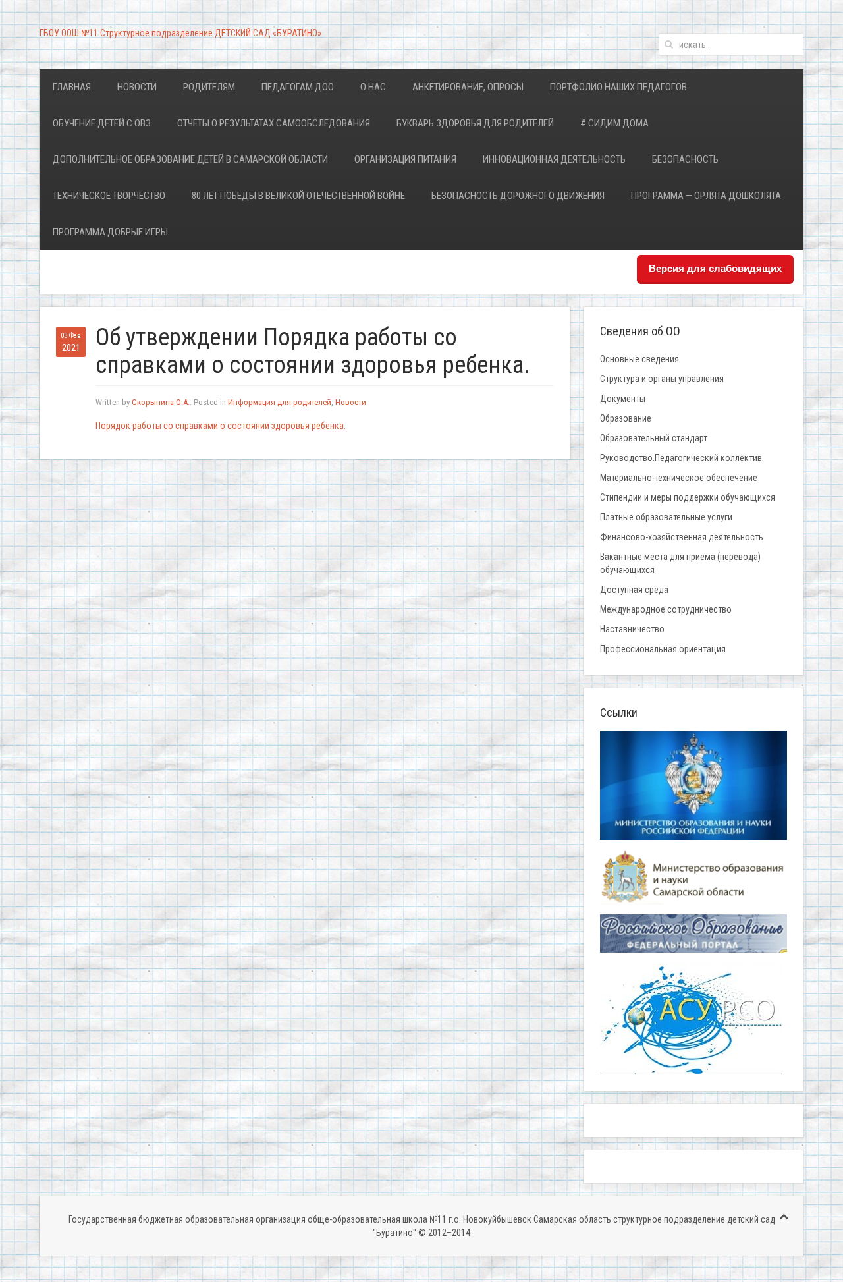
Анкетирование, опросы (468, 87)
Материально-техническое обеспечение (678, 477)
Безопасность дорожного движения (518, 196)
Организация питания (405, 159)
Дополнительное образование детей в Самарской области (190, 159)
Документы (622, 398)
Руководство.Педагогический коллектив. (682, 458)
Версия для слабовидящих (715, 268)
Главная (72, 87)
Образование (625, 418)
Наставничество (632, 629)
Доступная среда (634, 589)
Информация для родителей (279, 402)
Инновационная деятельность (554, 159)
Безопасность (685, 159)
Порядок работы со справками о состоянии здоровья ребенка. (220, 425)
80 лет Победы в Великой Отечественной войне (298, 196)
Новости (137, 87)
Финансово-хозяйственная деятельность (681, 537)
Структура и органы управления (662, 379)
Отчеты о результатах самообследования (273, 123)
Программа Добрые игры (110, 232)
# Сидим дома (614, 123)
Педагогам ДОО (297, 87)
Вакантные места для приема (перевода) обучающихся (680, 563)
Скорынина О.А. (161, 402)
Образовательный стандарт (653, 438)
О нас (373, 87)
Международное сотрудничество (666, 609)
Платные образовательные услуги (666, 517)
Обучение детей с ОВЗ (102, 123)
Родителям (209, 87)
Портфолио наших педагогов (618, 87)
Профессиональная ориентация (663, 649)
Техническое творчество (109, 196)
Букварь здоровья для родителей (475, 123)
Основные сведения (639, 359)
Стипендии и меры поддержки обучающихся (687, 497)
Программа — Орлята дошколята (706, 196)
